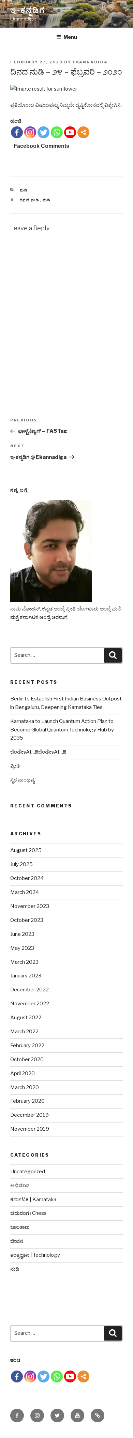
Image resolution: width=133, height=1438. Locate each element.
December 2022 (29, 990)
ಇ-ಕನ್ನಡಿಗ (27, 10)
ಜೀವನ (16, 1241)
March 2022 (24, 1032)
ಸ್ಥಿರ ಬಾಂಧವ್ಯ (22, 780)
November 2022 (29, 1004)
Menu (70, 37)
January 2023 (25, 976)
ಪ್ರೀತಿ (15, 766)
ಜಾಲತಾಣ (19, 1227)
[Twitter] (43, 132)
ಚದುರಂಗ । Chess (28, 1213)
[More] (83, 132)
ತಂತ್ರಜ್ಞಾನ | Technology (35, 1255)
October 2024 (27, 878)
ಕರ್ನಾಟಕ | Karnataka (33, 1199)
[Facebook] (17, 132)
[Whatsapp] (57, 132)
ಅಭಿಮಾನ (19, 1185)
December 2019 (29, 1115)
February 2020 (27, 1101)
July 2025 (21, 864)
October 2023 (26, 920)
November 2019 (29, 1129)
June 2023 (22, 934)
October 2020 (27, 1059)
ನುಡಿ (24, 190)
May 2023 (22, 948)
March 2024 (24, 892)
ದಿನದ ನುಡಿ (30, 200)
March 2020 (24, 1087)
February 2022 (27, 1045)
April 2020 (22, 1073)
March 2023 (24, 962)
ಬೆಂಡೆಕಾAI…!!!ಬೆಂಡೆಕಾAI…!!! (38, 752)
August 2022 (25, 1018)
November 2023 (29, 906)
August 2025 (26, 850)
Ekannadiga (90, 62)
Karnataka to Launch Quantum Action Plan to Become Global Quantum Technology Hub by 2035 (62, 729)
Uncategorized (27, 1172)
